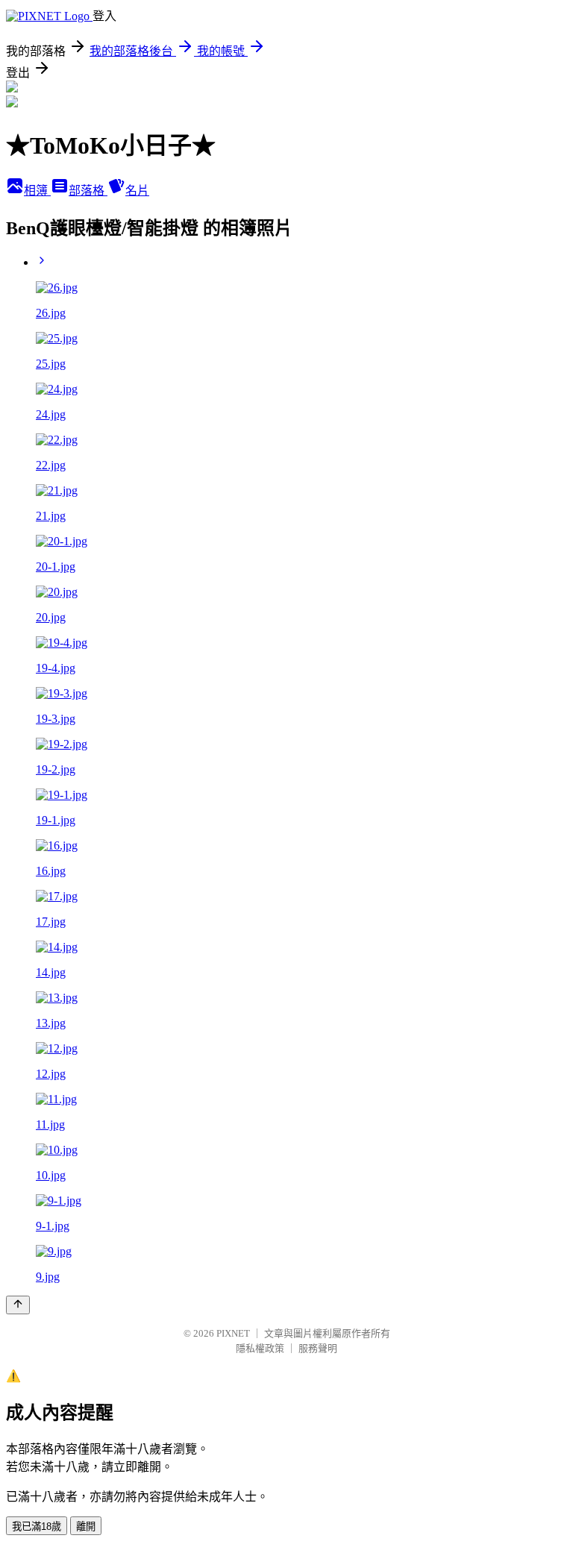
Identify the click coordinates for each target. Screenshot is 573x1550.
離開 (86, 1526)
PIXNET (233, 1333)
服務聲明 (317, 1348)
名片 (137, 190)
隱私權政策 (260, 1348)
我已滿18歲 (36, 1526)
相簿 (37, 190)
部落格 (88, 190)
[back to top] (18, 1305)
